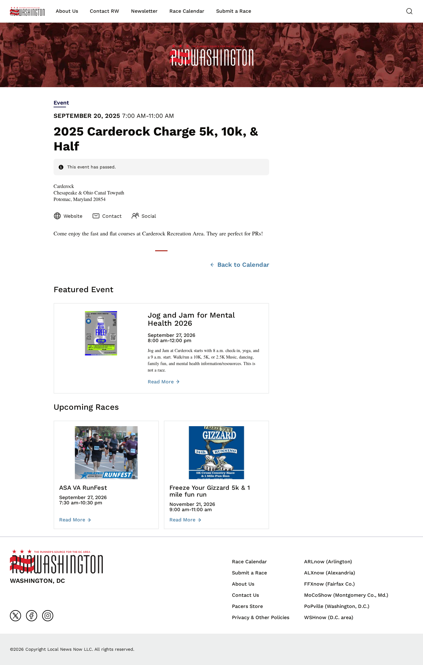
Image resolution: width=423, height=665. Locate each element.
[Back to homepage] (27, 11)
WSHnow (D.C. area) (328, 617)
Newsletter (144, 11)
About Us (67, 11)
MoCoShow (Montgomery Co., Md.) (346, 595)
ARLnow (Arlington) (328, 562)
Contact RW (104, 11)
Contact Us (245, 595)
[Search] (409, 11)
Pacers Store (247, 606)
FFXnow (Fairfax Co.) (329, 584)
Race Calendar (186, 11)
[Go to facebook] (31, 615)
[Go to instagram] (47, 615)
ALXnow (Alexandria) (329, 573)
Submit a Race (233, 11)
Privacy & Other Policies (260, 617)
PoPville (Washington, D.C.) (336, 606)
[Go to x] (15, 615)
